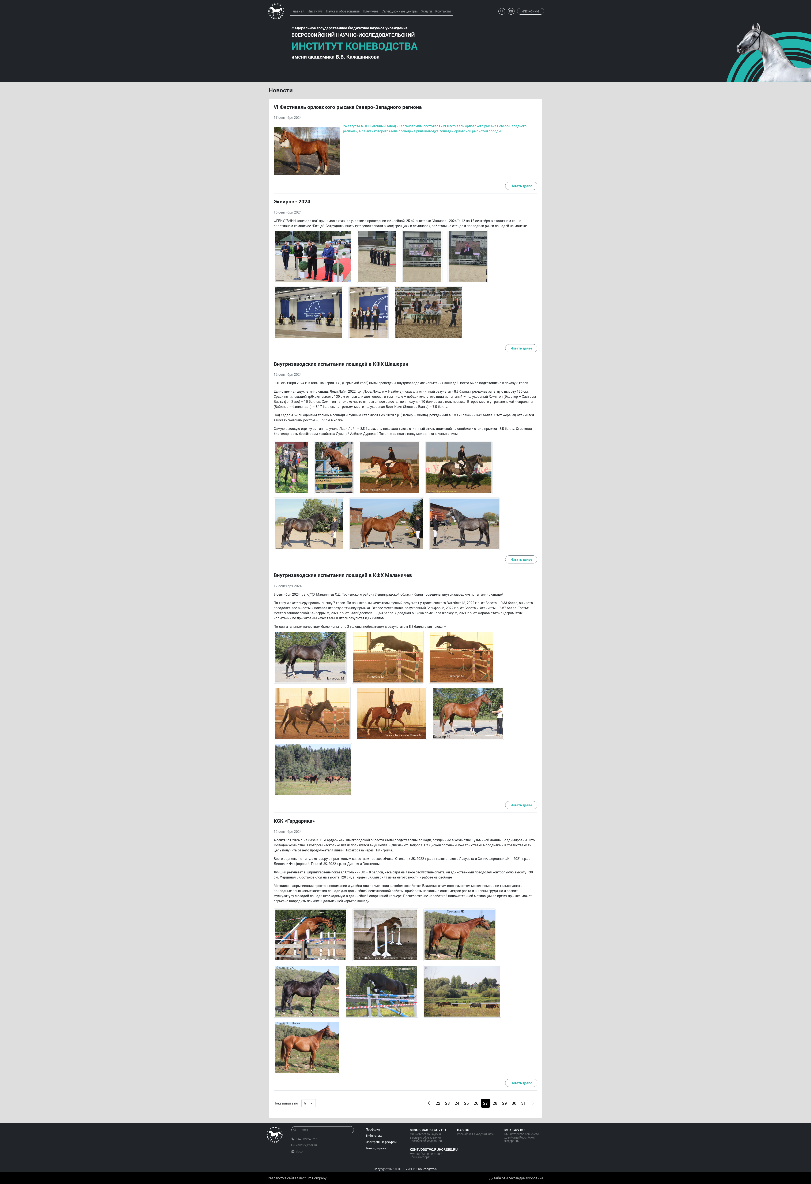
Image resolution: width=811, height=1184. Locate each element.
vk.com (300, 1151)
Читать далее (521, 186)
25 (466, 1103)
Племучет (370, 11)
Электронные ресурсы (381, 1142)
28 (495, 1103)
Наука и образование (342, 11)
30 (514, 1103)
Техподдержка (376, 1148)
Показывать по (286, 1103)
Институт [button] (315, 11)
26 (476, 1103)
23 (447, 1103)
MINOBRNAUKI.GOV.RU (428, 1130)
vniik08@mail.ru (306, 1145)
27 (485, 1103)
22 (438, 1103)
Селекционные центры (400, 11)
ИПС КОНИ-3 (530, 11)
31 (523, 1103)
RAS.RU (463, 1130)
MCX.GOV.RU (514, 1130)
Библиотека (374, 1135)
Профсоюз (373, 1129)
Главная (297, 11)
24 (457, 1103)
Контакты (443, 11)
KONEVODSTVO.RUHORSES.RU (429, 1149)
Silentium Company (312, 1178)
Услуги (426, 11)
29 (504, 1103)
